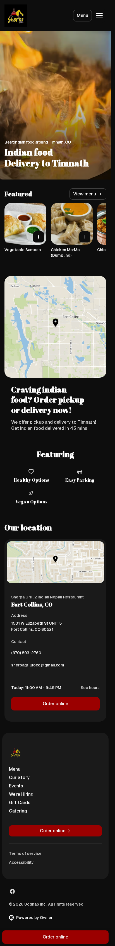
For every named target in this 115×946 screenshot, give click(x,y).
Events (16, 786)
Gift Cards (19, 803)
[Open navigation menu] (99, 15)
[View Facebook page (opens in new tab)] (12, 891)
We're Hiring (21, 794)
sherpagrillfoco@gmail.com (37, 666)
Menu (82, 15)
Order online (55, 704)
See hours (90, 687)
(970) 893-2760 (26, 654)
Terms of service (25, 853)
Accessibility (21, 862)
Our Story (19, 777)
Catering (18, 811)
